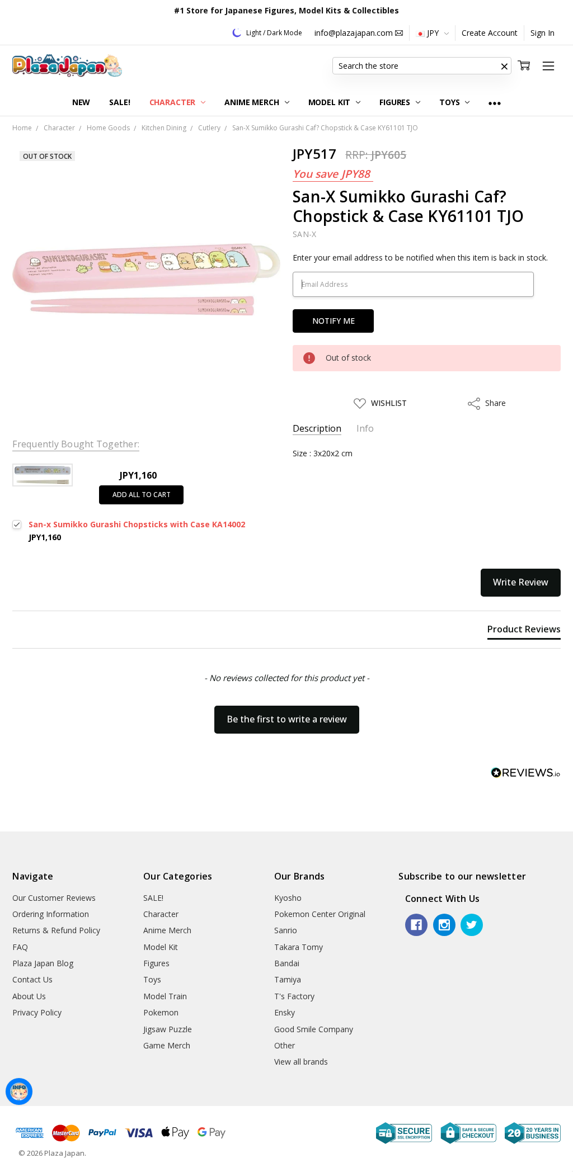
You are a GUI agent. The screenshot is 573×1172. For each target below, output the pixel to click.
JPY (433, 32)
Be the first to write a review (287, 719)
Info (365, 428)
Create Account (490, 32)
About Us (29, 996)
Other (284, 1045)
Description (317, 428)
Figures (395, 102)
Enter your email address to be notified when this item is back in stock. (420, 257)
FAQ (20, 947)
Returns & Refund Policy (56, 930)
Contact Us (32, 979)
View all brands (301, 1061)
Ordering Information (50, 914)
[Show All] (494, 102)
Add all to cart (141, 494)
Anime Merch (252, 102)
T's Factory (294, 996)
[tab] (524, 631)
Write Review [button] (520, 582)
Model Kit (330, 102)
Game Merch (166, 1045)
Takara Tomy (298, 947)
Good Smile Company (313, 1029)
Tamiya (287, 979)
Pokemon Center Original (319, 914)
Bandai (286, 963)
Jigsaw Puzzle (167, 1029)
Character (173, 102)
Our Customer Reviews (54, 897)
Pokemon (161, 1012)
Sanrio (285, 930)
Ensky (284, 1012)
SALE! (119, 102)
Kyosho (288, 897)
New (81, 102)
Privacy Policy (37, 1012)
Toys (450, 102)
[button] (504, 66)
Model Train (165, 996)
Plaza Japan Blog (42, 963)
